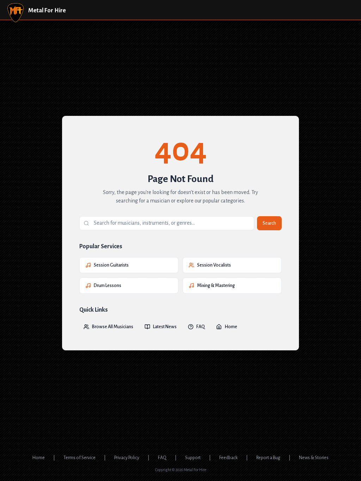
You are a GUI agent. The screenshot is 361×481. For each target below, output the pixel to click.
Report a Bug (268, 457)
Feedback (228, 457)
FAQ (200, 326)
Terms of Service (79, 457)
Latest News (165, 326)
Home (231, 326)
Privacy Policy (126, 457)
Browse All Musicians (112, 326)
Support (193, 457)
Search (269, 223)
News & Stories (314, 457)
